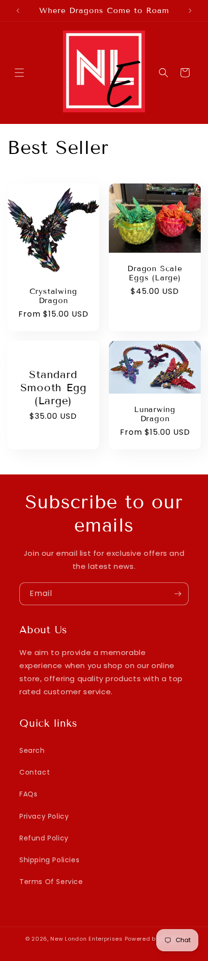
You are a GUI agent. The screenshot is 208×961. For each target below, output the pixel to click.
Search (32, 750)
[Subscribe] (177, 593)
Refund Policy (44, 838)
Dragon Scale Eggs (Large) (154, 272)
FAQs (28, 794)
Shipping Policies (49, 860)
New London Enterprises (86, 939)
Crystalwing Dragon (53, 296)
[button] (19, 72)
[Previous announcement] (18, 10)
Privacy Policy (44, 816)
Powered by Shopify (154, 939)
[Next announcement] (190, 10)
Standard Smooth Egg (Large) (53, 387)
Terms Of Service (51, 881)
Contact (34, 772)
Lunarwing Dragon (155, 414)
